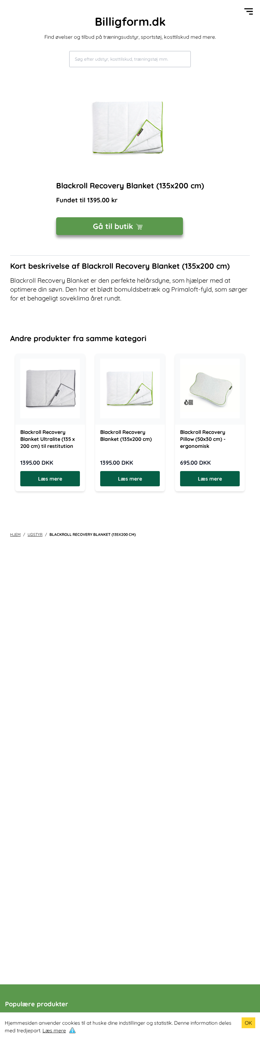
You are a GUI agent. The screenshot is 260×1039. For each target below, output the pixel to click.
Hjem (15, 534)
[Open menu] (248, 11)
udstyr (35, 534)
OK (248, 1023)
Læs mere (54, 1030)
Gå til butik (113, 226)
